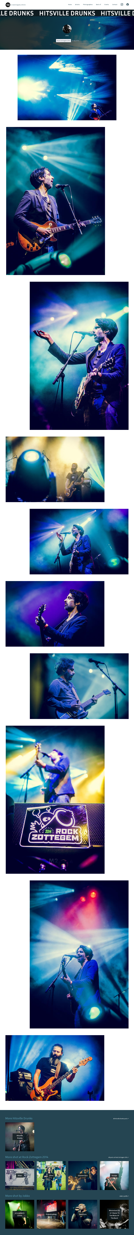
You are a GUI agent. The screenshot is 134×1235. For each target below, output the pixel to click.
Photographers (88, 4)
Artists (77, 4)
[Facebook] (127, 5)
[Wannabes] (8, 5)
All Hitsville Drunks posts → (121, 1118)
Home (70, 4)
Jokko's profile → (124, 1196)
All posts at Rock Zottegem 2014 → (118, 1157)
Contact (114, 4)
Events (106, 4)
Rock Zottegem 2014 (63, 40)
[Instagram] (122, 5)
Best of (98, 4)
